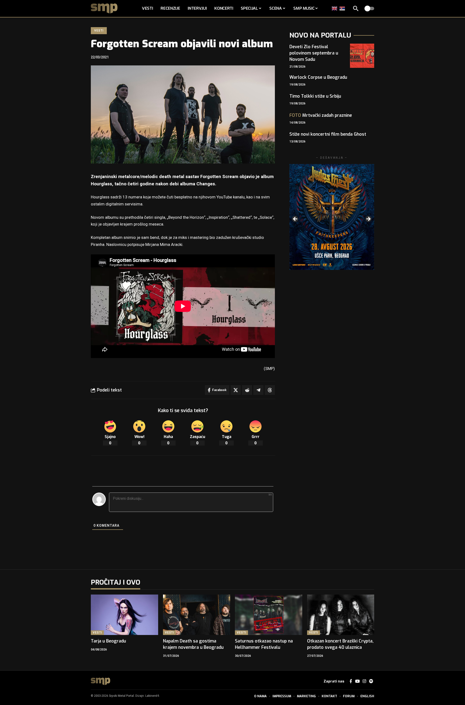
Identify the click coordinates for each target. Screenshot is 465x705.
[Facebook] (350, 681)
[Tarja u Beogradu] (124, 615)
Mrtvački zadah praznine (320, 115)
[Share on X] (236, 390)
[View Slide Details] (331, 217)
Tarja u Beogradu (108, 641)
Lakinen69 (152, 696)
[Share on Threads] (270, 390)
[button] (355, 8)
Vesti (98, 30)
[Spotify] (371, 681)
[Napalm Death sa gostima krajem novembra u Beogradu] (196, 615)
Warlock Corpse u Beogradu (318, 77)
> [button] (368, 219)
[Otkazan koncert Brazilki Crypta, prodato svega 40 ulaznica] (340, 615)
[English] (335, 8)
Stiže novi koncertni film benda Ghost (327, 134)
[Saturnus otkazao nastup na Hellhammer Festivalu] (268, 615)
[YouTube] (357, 681)
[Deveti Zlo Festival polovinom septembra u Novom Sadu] (362, 56)
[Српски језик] (342, 8)
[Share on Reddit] (247, 390)
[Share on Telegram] (258, 390)
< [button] (295, 219)
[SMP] (100, 681)
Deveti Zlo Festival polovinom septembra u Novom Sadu (313, 53)
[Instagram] (364, 681)
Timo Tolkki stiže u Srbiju (315, 96)
